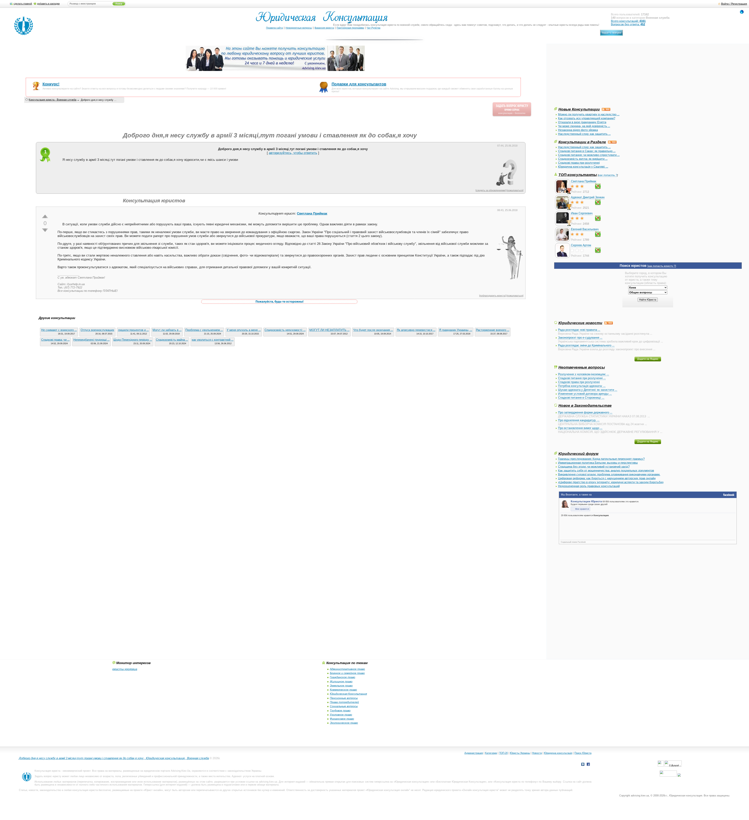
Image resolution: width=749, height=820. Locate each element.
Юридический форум (578, 453)
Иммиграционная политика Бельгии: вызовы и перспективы (598, 462)
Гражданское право (342, 677)
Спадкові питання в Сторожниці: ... (581, 397)
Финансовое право (342, 718)
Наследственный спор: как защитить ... (584, 133)
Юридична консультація (558, 753)
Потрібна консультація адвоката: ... (581, 385)
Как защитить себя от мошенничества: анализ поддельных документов (606, 470)
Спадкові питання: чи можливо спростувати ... (589, 155)
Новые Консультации (579, 109)
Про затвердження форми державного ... (585, 412)
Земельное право (341, 685)
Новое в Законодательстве (585, 405)
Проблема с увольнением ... (204, 330)
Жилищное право (341, 681)
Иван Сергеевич (582, 213)
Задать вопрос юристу (48, 776)
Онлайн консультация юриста (480, 790)
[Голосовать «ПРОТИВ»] (45, 230)
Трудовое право (340, 710)
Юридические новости (580, 323)
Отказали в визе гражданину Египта (582, 122)
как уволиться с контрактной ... (212, 339)
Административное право (347, 669)
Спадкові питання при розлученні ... (582, 378)
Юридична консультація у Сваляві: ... (583, 166)
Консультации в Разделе (582, 142)
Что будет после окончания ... (373, 330)
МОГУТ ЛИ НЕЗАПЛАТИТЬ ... (329, 330)
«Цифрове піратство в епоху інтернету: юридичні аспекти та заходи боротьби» (611, 482)
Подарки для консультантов (359, 84)
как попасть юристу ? (661, 265)
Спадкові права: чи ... (55, 339)
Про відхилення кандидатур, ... (578, 420)
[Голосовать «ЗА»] (45, 216)
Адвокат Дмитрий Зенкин (587, 197)
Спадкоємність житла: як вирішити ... (583, 158)
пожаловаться (515, 190)
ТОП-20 (503, 753)
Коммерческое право (343, 689)
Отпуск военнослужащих (97, 330)
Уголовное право (341, 714)
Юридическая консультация (411, 781)
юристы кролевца (124, 669)
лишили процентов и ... (133, 330)
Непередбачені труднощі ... (91, 339)
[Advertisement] (583, 79)
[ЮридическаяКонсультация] (323, 19)
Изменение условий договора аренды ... (585, 393)
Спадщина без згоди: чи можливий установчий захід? (594, 466)
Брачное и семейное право (347, 673)
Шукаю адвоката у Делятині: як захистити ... (587, 389)
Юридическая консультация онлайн (388, 790)
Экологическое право (344, 722)
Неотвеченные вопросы (581, 367)
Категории (491, 753)
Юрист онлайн (153, 790)
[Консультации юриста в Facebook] (588, 764)
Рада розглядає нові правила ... (579, 329)
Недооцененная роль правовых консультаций (589, 486)
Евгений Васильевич (585, 229)
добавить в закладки (48, 3)
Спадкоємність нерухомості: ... (285, 330)
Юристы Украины (520, 753)
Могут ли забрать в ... (167, 330)
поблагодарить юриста (492, 295)
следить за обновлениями (490, 190)
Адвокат (236, 776)
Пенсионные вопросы (344, 698)
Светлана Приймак (583, 181)
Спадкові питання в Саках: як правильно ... (587, 151)
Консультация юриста (47, 770)
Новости (537, 753)
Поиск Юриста (582, 753)
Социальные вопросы (344, 706)
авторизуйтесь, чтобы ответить (293, 153)
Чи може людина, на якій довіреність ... (584, 126)
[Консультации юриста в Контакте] (582, 764)
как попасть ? (607, 175)
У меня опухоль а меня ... (244, 330)
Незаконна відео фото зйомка (578, 130)
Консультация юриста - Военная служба (52, 99)
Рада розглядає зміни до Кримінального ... (586, 345)
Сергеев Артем (581, 245)
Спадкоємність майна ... (172, 339)
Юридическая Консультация (348, 693)
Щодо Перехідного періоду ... (132, 339)
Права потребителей (344, 702)
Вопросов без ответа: (628, 24)
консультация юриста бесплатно (91, 790)
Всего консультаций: (628, 21)
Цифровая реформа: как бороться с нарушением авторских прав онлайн (607, 478)
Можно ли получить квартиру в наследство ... (588, 114)
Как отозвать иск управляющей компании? (586, 118)
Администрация (473, 753)
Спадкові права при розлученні (579, 162)
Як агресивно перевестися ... (416, 330)
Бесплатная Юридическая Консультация (461, 781)
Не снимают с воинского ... (59, 330)
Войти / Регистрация (734, 3)
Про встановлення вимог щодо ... (580, 428)
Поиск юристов (633, 266)
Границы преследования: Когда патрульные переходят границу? (601, 458)
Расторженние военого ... (492, 330)
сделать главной (23, 3)
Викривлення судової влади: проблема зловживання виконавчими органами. (609, 474)
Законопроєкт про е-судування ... (580, 337)
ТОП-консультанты (577, 174)
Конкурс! (51, 84)
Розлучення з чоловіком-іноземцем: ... (583, 374)
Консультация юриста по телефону (516, 781)
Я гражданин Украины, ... (455, 330)
